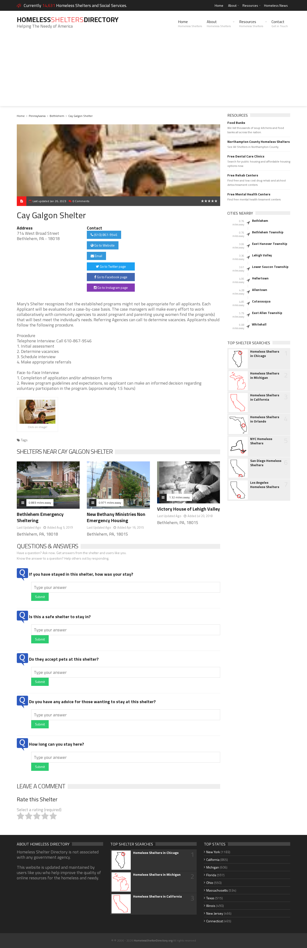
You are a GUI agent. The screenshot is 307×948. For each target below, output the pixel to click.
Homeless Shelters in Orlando (264, 419)
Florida (211, 874)
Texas (210, 897)
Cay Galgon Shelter (80, 116)
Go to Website (104, 245)
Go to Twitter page (112, 266)
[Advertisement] (153, 72)
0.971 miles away (110, 502)
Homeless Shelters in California (264, 397)
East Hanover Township (269, 244)
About (232, 5)
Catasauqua (261, 301)
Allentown (259, 290)
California (212, 859)
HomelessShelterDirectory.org (153, 940)
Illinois (210, 905)
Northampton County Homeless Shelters (258, 141)
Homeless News (276, 5)
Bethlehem (57, 116)
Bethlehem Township (267, 232)
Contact (280, 23)
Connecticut (214, 921)
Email (98, 255)
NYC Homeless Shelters (261, 441)
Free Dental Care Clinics (245, 156)
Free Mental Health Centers (248, 194)
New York (213, 851)
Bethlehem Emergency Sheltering (40, 517)
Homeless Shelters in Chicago (264, 353)
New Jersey (214, 913)
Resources (250, 5)
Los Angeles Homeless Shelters (264, 484)
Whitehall (259, 324)
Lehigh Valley (262, 255)
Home (219, 5)
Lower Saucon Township (270, 267)
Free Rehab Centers (242, 175)
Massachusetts (217, 890)
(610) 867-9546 (105, 234)
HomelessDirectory (67, 19)
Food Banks (236, 123)
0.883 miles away (40, 502)
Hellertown (260, 278)
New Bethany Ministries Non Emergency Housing (116, 517)
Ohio (209, 882)
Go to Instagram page (112, 287)
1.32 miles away (179, 497)
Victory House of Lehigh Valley (188, 509)
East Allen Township (267, 313)
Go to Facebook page (111, 276)
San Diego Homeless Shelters (265, 463)
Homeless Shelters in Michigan (264, 375)
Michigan (212, 867)
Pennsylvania (37, 116)
